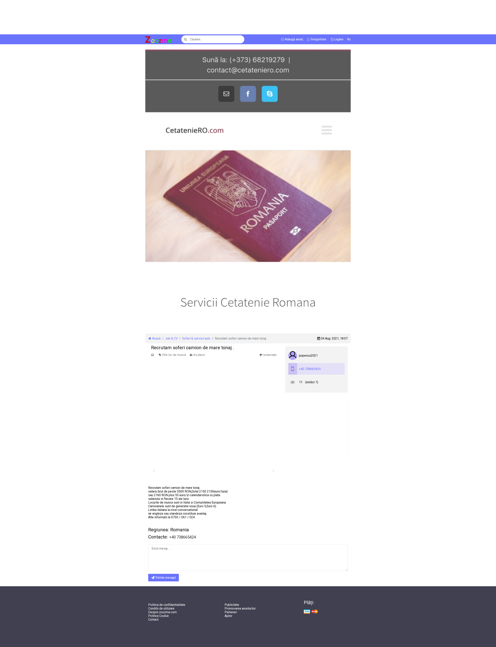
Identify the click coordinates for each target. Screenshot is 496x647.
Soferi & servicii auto (196, 338)
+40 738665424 (310, 369)
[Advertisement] (116, 17)
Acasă (156, 338)
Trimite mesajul (165, 577)
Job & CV (171, 338)
